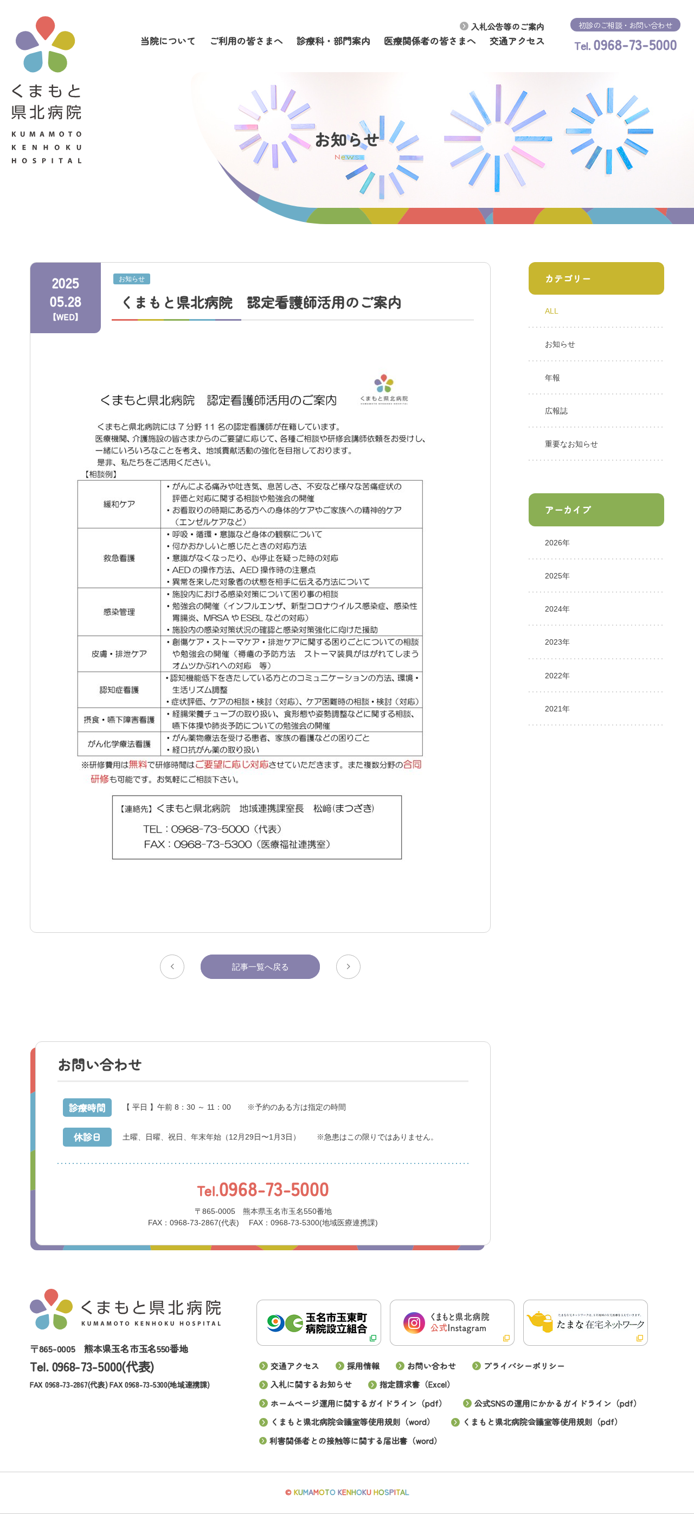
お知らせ (560, 344)
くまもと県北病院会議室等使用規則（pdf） (542, 1421)
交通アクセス (295, 1365)
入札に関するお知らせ (311, 1384)
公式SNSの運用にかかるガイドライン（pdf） (557, 1403)
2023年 (557, 642)
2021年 (557, 708)
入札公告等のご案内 (507, 26)
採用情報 (363, 1365)
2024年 (557, 609)
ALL (551, 311)
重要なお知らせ (571, 444)
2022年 (557, 675)
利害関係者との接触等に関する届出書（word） (355, 1440)
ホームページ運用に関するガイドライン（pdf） (359, 1403)
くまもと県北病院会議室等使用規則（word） (353, 1421)
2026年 (557, 542)
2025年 (557, 575)
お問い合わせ (431, 1365)
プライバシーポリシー (524, 1365)
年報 (552, 377)
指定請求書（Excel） (417, 1384)
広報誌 (556, 410)
